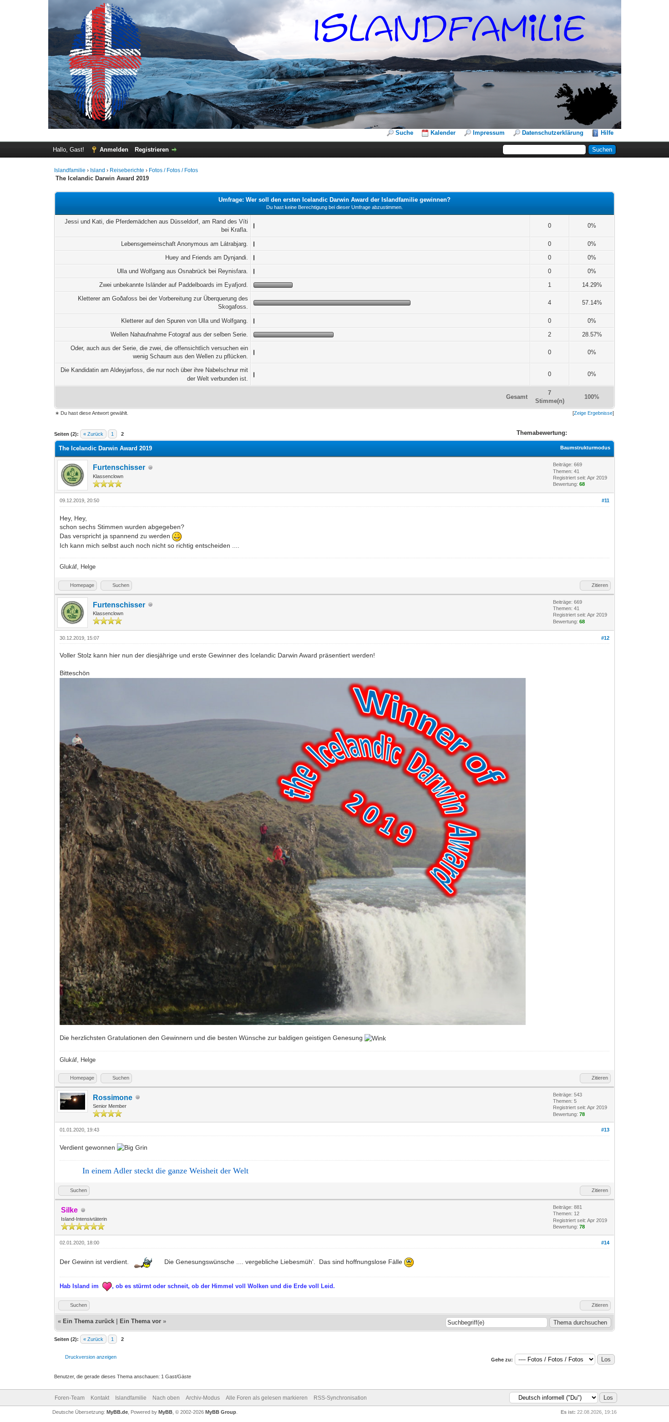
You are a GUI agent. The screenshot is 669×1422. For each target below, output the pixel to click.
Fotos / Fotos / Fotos (173, 170)
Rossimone (112, 1097)
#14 (605, 1242)
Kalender (443, 132)
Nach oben (166, 1398)
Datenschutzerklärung (552, 132)
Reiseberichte (127, 170)
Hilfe (607, 132)
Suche (404, 132)
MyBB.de (117, 1412)
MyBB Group (220, 1412)
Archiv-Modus (203, 1398)
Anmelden (114, 149)
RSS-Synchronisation (340, 1398)
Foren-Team (70, 1398)
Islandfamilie (70, 170)
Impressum (489, 132)
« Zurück (93, 434)
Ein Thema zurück (88, 1321)
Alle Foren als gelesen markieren (267, 1398)
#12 (605, 638)
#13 (605, 1129)
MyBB (165, 1412)
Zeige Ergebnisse (593, 413)
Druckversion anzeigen (91, 1357)
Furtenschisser (119, 467)
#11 (605, 500)
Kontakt (100, 1398)
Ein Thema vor (140, 1321)
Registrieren (152, 149)
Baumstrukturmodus (585, 447)
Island (97, 170)
